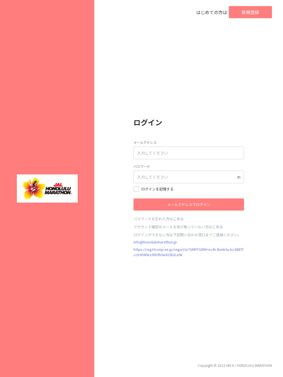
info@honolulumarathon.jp (155, 242)
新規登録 (250, 12)
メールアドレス (145, 142)
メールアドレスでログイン (188, 204)
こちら (178, 218)
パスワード (141, 166)
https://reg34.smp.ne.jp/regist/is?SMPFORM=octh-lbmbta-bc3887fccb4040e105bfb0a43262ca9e (188, 252)
